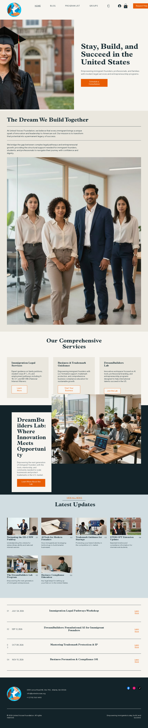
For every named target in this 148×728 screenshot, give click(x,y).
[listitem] (22, 533)
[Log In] (118, 6)
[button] (125, 6)
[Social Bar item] (128, 688)
